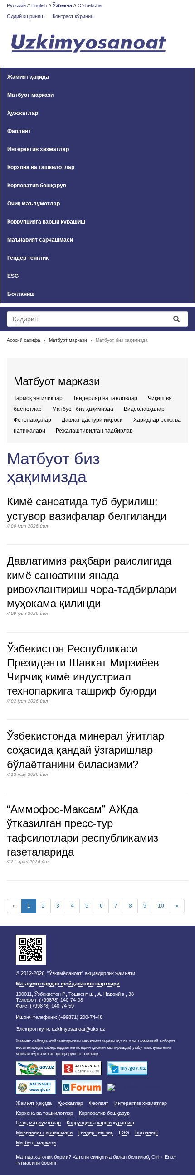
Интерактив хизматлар (38, 149)
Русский (16, 5)
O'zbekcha (90, 5)
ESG (13, 276)
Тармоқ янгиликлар (38, 398)
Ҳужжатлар (22, 113)
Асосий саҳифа (23, 340)
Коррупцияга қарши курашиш (46, 222)
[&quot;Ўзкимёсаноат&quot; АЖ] (97, 44)
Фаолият (19, 131)
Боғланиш (20, 294)
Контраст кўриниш (74, 16)
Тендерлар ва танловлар (105, 398)
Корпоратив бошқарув (36, 185)
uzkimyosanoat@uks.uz (78, 1029)
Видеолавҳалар (144, 409)
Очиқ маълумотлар (33, 203)
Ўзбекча (62, 5)
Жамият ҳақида (28, 77)
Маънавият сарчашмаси (40, 240)
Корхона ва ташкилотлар (40, 167)
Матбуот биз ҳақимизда (82, 409)
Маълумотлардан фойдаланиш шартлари (68, 983)
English (39, 5)
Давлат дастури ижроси (92, 420)
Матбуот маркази (30, 95)
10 (161, 906)
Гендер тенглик (28, 258)
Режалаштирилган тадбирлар (94, 431)
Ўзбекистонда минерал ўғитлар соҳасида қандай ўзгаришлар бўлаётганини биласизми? (85, 750)
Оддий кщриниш (25, 16)
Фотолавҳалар (32, 420)
